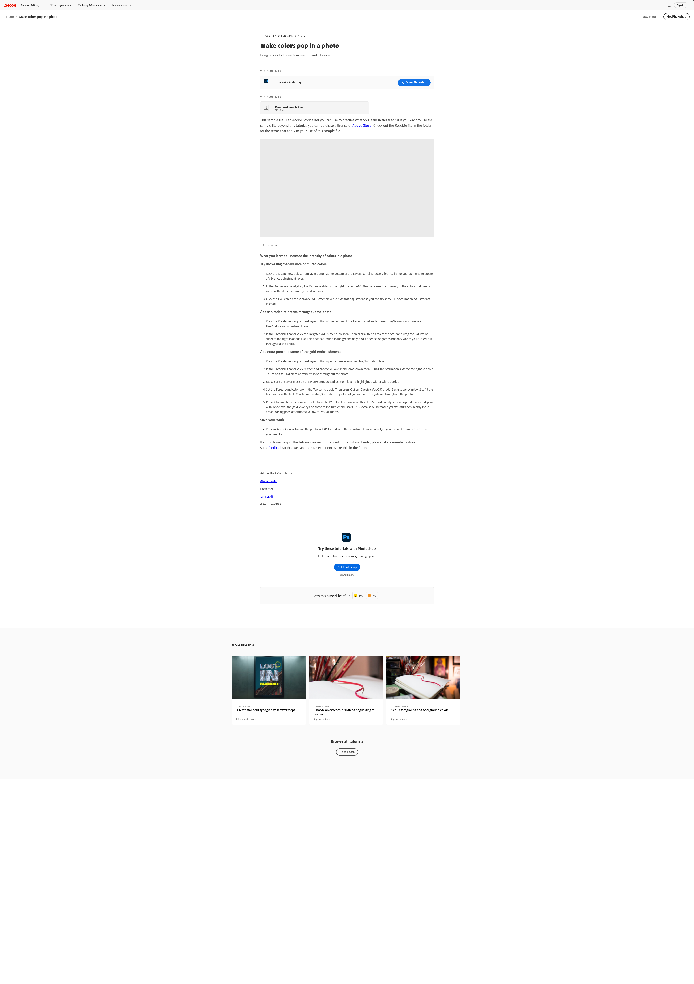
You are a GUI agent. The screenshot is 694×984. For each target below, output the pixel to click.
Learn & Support (120, 5)
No (374, 595)
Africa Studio (268, 481)
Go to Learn (347, 752)
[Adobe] (10, 5)
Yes (361, 595)
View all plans (650, 16)
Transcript (272, 245)
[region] (269, 690)
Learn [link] (10, 16)
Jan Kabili (266, 496)
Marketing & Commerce (90, 5)
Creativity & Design (30, 5)
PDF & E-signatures (59, 5)
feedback (275, 447)
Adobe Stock (361, 125)
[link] (10, 16)
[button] (669, 5)
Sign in (680, 5)
